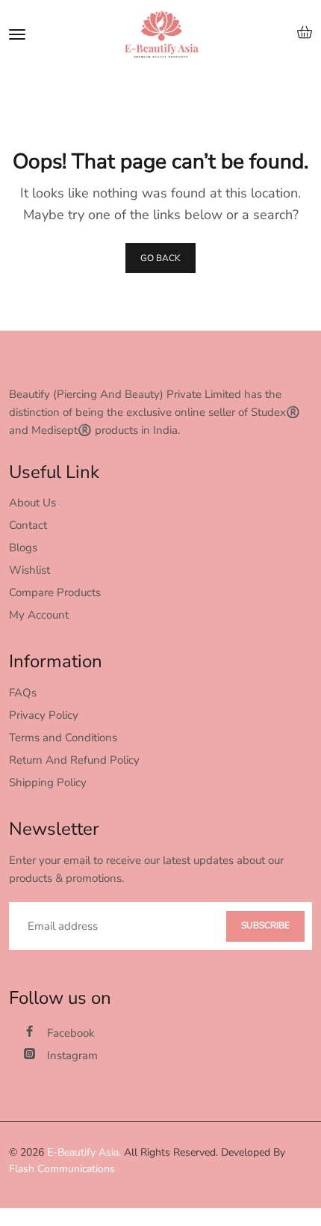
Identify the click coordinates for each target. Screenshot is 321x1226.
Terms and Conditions (63, 737)
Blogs (23, 547)
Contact (28, 525)
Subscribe (265, 925)
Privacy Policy (43, 715)
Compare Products (55, 592)
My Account (39, 614)
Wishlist (29, 570)
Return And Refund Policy (74, 760)
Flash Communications (62, 1169)
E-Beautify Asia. (84, 1152)
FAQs (23, 692)
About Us (32, 502)
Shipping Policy (48, 782)
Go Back (160, 258)
